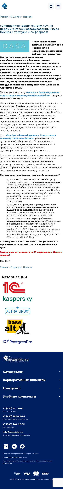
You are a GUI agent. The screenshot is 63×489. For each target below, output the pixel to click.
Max (22, 446)
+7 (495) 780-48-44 (14, 416)
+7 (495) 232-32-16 (13, 408)
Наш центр (12, 388)
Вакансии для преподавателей (15, 457)
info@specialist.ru (13, 432)
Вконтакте (6, 446)
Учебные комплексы (19, 396)
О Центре (15, 17)
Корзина (51, 6)
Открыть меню (58, 6)
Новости (27, 17)
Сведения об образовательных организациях (20, 454)
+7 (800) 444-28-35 (14, 424)
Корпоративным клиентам (24, 380)
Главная (4, 17)
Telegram (14, 446)
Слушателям (13, 372)
